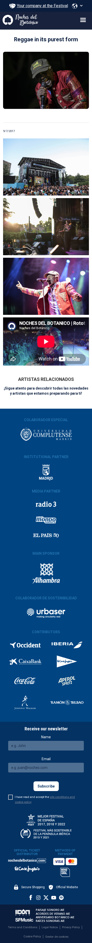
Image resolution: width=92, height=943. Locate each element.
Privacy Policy (71, 927)
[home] (19, 21)
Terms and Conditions (22, 927)
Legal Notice (50, 927)
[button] (77, 6)
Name (46, 737)
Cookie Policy (32, 936)
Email (46, 759)
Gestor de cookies (56, 936)
